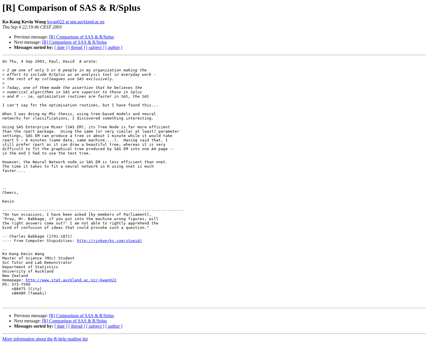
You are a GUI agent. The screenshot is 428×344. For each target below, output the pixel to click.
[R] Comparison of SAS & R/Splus (81, 36)
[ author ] (113, 47)
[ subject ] (95, 47)
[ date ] (60, 47)
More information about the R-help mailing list (45, 338)
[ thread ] (76, 47)
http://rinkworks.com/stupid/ (109, 240)
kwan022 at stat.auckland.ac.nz (76, 21)
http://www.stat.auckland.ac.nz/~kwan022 (71, 280)
